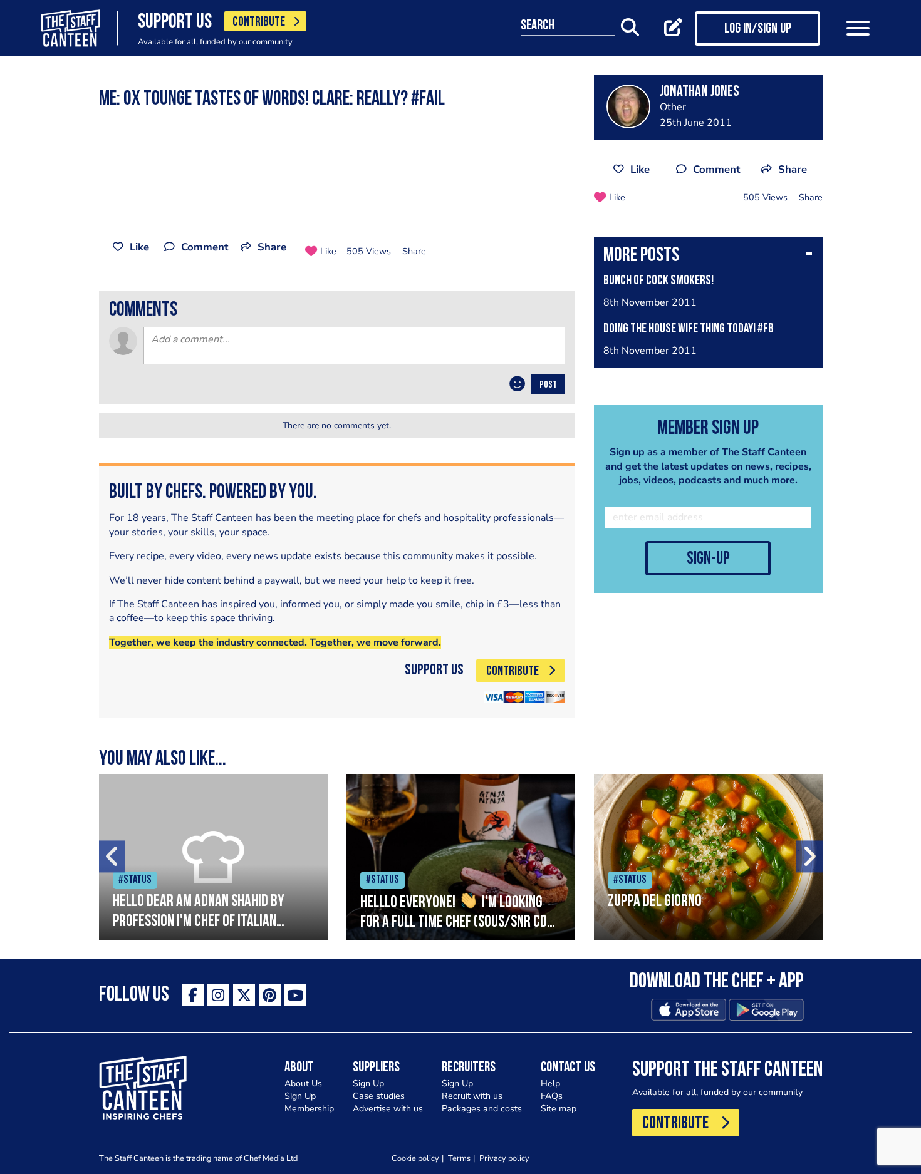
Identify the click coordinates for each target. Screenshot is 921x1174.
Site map (558, 1109)
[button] (708, 256)
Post (548, 385)
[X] (244, 995)
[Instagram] (218, 995)
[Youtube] (295, 995)
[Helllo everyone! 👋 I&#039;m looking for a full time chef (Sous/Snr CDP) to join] (460, 857)
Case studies (379, 1096)
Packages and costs (482, 1109)
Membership (309, 1109)
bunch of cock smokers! (658, 280)
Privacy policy (504, 1158)
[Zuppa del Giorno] (708, 857)
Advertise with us (388, 1109)
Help (550, 1083)
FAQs (552, 1096)
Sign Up (300, 1096)
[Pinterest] (270, 995)
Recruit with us (472, 1096)
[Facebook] (193, 995)
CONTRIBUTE (258, 22)
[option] (213, 857)
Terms (459, 1158)
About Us (303, 1083)
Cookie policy (415, 1158)
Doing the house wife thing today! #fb (688, 329)
